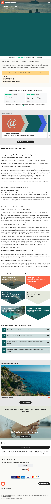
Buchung (10, 227)
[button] (26, 330)
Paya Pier (23, 61)
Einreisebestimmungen (21, 192)
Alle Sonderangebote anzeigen (25, 141)
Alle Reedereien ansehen (9, 79)
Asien (8, 61)
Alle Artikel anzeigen (26, 402)
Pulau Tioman (15, 61)
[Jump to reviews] (25, 57)
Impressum (3, 500)
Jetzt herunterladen (25, 436)
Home (2, 61)
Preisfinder (13, 67)
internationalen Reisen (34, 194)
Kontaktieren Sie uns (5, 496)
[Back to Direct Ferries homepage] (8, 2)
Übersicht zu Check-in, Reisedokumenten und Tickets (24, 199)
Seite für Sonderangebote (19, 162)
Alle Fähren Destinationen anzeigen (11, 81)
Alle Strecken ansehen (8, 78)
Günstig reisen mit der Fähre (19, 181)
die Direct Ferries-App (22, 233)
